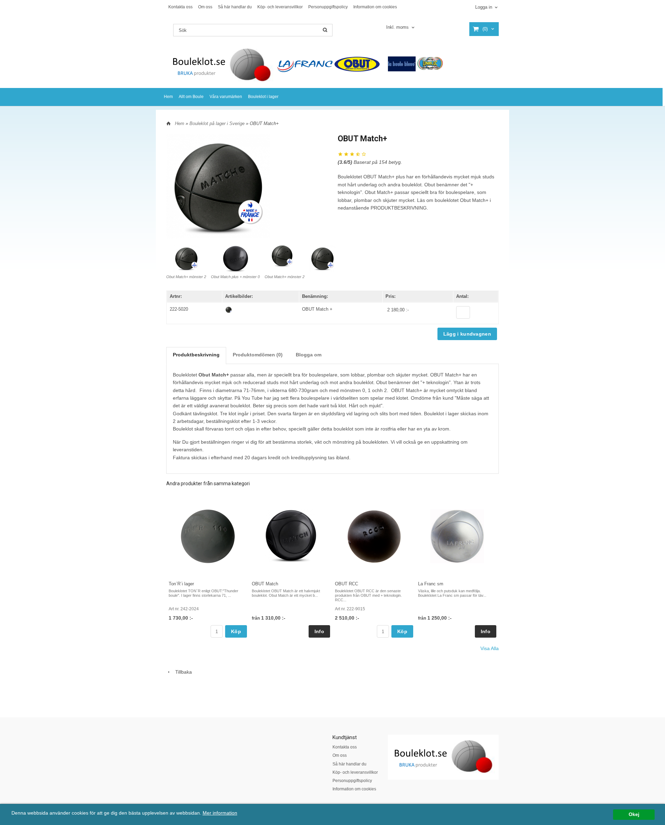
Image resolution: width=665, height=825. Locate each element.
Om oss (205, 7)
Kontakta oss (180, 7)
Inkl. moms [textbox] (397, 27)
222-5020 (179, 309)
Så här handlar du (235, 7)
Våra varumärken (226, 96)
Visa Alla (489, 648)
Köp (236, 631)
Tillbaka (181, 672)
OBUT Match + (317, 309)
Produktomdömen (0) (258, 354)
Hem (168, 96)
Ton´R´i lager (181, 583)
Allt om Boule (191, 96)
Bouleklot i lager (263, 96)
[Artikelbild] (228, 309)
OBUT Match (265, 583)
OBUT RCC (346, 583)
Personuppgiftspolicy (328, 7)
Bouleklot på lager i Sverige (217, 123)
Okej (634, 814)
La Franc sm (430, 583)
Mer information (220, 813)
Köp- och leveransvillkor (280, 7)
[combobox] (401, 27)
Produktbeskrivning (196, 354)
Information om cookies (375, 7)
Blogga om (308, 354)
